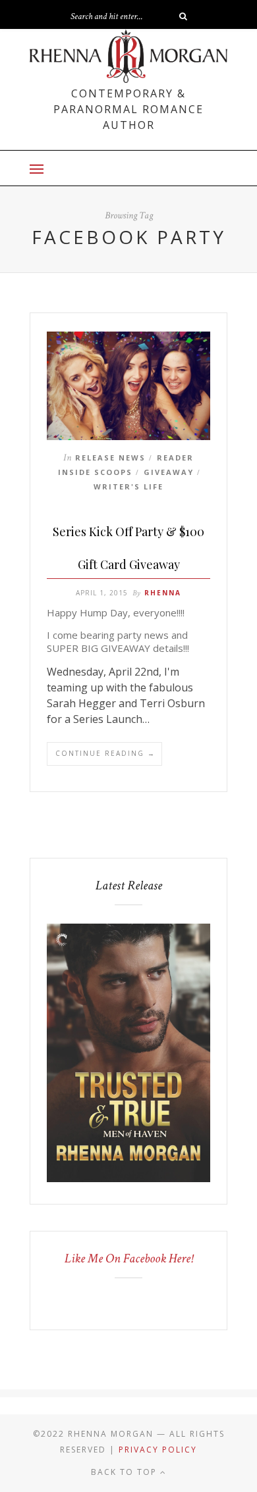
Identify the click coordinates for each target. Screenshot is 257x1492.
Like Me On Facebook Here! (129, 1258)
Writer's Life (128, 486)
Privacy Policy (158, 1449)
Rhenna (162, 592)
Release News (110, 457)
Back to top (125, 1472)
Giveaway (169, 472)
